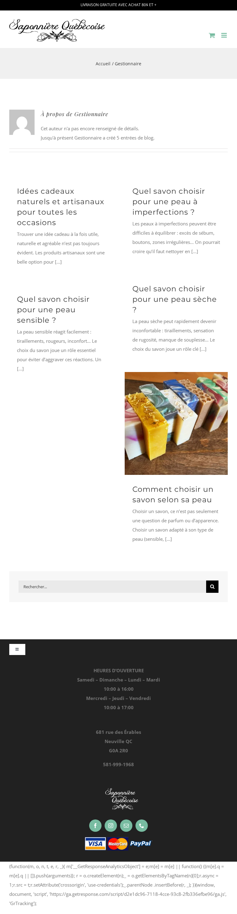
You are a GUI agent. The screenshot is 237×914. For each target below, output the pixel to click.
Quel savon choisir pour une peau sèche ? (174, 299)
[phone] (141, 825)
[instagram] (111, 825)
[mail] (126, 825)
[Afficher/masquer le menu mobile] (224, 35)
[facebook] (95, 825)
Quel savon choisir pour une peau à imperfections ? (168, 201)
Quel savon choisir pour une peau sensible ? (53, 310)
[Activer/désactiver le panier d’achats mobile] (212, 35)
